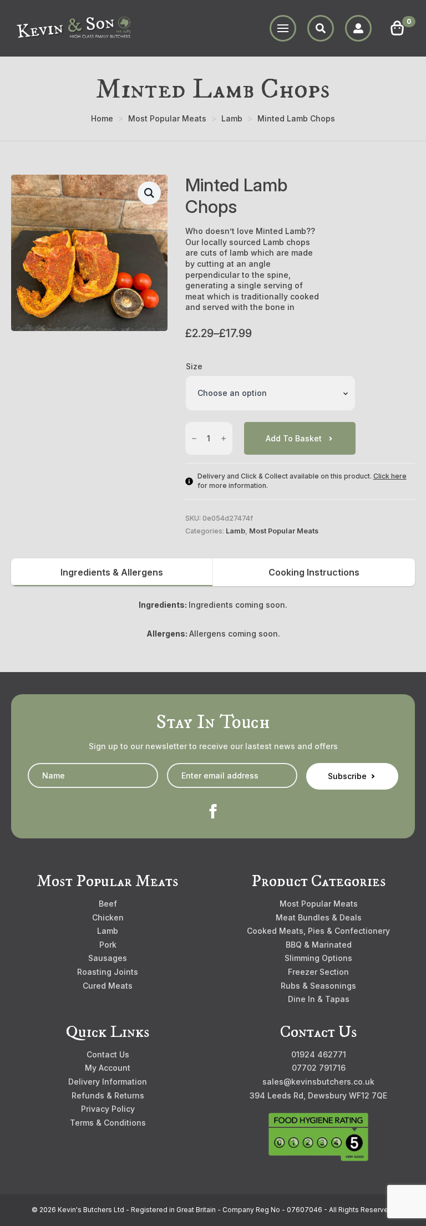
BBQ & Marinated (319, 944)
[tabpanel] (213, 619)
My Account (107, 1067)
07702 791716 (319, 1067)
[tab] (112, 572)
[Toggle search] (320, 28)
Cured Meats (108, 985)
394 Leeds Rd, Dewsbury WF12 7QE (318, 1095)
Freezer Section (318, 971)
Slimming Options (318, 958)
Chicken (108, 917)
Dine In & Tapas (318, 999)
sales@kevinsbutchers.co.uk (318, 1081)
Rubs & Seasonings (318, 985)
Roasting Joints (107, 971)
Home (102, 118)
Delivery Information (107, 1081)
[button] (149, 193)
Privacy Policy (108, 1108)
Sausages (107, 958)
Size (194, 366)
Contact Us (108, 1054)
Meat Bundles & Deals (319, 917)
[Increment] (223, 439)
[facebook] (213, 811)
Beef (108, 903)
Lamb (231, 118)
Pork (107, 944)
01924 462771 (318, 1054)
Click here (390, 476)
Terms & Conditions (108, 1122)
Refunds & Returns (108, 1095)
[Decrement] (194, 439)
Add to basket (294, 438)
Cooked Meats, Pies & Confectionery (318, 930)
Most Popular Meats (167, 118)
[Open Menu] (282, 28)
